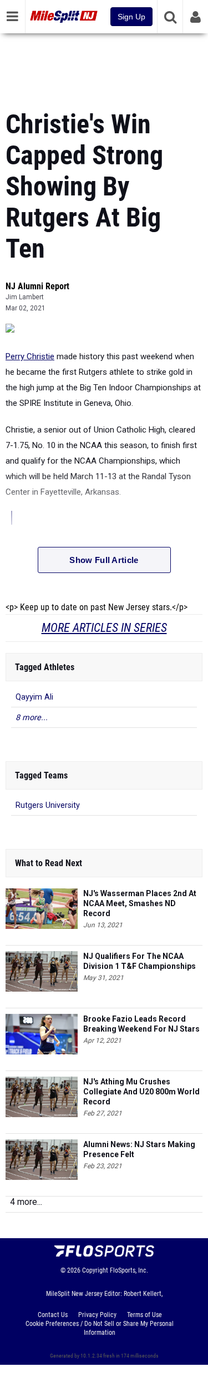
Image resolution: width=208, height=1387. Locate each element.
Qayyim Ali (34, 697)
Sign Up (131, 16)
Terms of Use (144, 1315)
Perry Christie (30, 356)
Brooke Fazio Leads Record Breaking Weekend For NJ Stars (141, 1023)
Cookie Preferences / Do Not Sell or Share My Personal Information (100, 1328)
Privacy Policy (97, 1315)
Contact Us (53, 1315)
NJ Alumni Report (37, 286)
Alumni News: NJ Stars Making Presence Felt (139, 1149)
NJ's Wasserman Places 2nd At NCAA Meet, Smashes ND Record (139, 903)
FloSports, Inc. (129, 1270)
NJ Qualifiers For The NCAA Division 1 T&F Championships (139, 961)
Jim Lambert (25, 297)
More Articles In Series (104, 628)
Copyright (95, 1270)
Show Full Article (103, 560)
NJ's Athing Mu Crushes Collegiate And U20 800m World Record (141, 1091)
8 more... (32, 717)
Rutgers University (48, 805)
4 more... (26, 1202)
